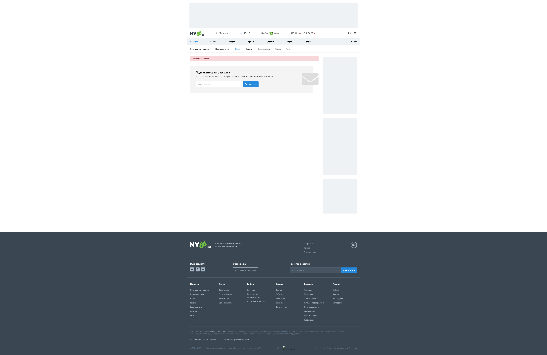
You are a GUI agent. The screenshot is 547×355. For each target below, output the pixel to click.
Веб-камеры (309, 311)
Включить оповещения (245, 270)
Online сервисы (311, 298)
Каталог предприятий (314, 302)
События (279, 294)
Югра (237, 49)
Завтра (336, 294)
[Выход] (355, 33)
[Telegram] (203, 269)
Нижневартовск (222, 49)
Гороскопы (309, 320)
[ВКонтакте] (192, 269)
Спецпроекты (264, 49)
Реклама (308, 248)
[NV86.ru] (197, 33)
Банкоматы (224, 298)
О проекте (309, 243)
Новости (194, 41)
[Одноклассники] (198, 269)
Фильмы (279, 302)
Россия (249, 49)
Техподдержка (310, 252)
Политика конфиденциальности (236, 339)
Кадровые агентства (256, 301)
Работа (232, 41)
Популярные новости (199, 49)
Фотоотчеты (281, 307)
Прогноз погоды (311, 307)
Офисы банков (225, 294)
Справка (270, 41)
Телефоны (308, 294)
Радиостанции (310, 315)
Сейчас (336, 290)
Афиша (251, 41)
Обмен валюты (225, 302)
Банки (213, 41)
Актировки (337, 302)
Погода (308, 41)
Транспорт (308, 290)
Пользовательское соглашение (203, 339)
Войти (354, 41)
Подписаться (250, 84)
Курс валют (224, 290)
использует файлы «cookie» (215, 331)
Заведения (280, 298)
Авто (288, 49)
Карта (289, 41)
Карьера (251, 290)
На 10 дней (338, 298)
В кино (279, 290)
